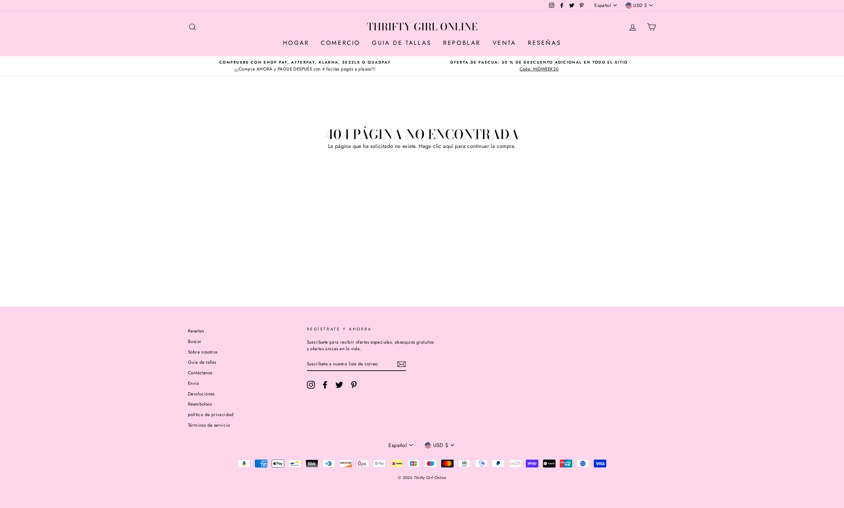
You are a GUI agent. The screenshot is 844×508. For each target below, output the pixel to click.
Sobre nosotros (203, 352)
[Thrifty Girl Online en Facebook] (325, 385)
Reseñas (196, 330)
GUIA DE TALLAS (401, 43)
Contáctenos (200, 372)
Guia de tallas (202, 362)
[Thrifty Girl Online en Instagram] (311, 385)
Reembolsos (200, 404)
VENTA (504, 43)
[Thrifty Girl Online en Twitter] (339, 385)
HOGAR (296, 43)
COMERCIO (340, 43)
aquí (448, 146)
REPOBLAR (462, 43)
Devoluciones (201, 393)
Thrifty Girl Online (422, 27)
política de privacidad (211, 414)
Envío (193, 383)
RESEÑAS (544, 43)
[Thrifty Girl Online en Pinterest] (354, 385)
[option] (305, 66)
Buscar (194, 341)
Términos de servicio (209, 425)
